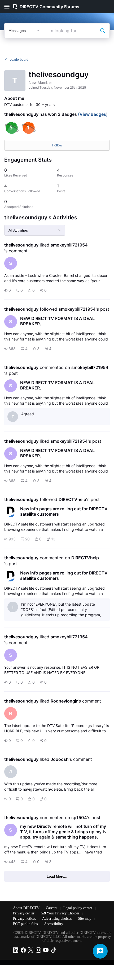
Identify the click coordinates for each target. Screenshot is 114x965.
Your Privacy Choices (63, 913)
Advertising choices (57, 919)
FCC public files (26, 924)
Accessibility (53, 924)
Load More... (57, 876)
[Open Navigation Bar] (8, 6)
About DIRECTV (27, 908)
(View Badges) (92, 114)
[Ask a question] (100, 951)
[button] (7, 290)
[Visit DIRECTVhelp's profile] (10, 512)
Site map (85, 919)
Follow (57, 145)
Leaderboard (19, 59)
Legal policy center (78, 908)
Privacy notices (25, 919)
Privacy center (24, 913)
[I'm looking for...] (102, 30)
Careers (52, 908)
